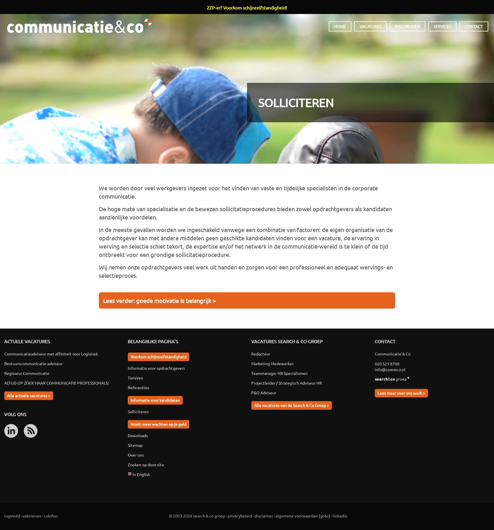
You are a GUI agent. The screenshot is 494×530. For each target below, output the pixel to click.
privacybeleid (240, 515)
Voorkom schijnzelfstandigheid (158, 356)
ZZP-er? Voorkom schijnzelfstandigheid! (247, 7)
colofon (51, 515)
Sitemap (135, 445)
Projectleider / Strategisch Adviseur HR (286, 382)
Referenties (138, 387)
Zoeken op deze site (146, 464)
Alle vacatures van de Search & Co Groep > (291, 405)
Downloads (138, 435)
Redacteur (260, 353)
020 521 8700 (387, 363)
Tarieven (135, 377)
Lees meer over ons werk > (401, 392)
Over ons (136, 454)
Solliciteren (138, 411)
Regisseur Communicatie (26, 373)
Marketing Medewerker (272, 363)
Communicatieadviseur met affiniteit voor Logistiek (51, 353)
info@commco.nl (390, 369)
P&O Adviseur (263, 392)
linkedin (340, 515)
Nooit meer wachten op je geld (158, 424)
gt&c (324, 515)
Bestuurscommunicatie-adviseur (33, 363)
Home (340, 26)
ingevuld (12, 515)
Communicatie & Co (79, 25)
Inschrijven (407, 26)
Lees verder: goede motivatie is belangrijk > (159, 300)
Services (442, 26)
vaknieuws (32, 515)
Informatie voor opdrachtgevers (156, 368)
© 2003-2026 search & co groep (197, 515)
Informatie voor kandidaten (155, 400)
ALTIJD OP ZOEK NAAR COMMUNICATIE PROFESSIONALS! (56, 382)
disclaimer (263, 515)
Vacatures (370, 26)
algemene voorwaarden (297, 515)
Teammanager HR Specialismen (279, 373)
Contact (474, 26)
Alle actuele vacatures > (28, 395)
